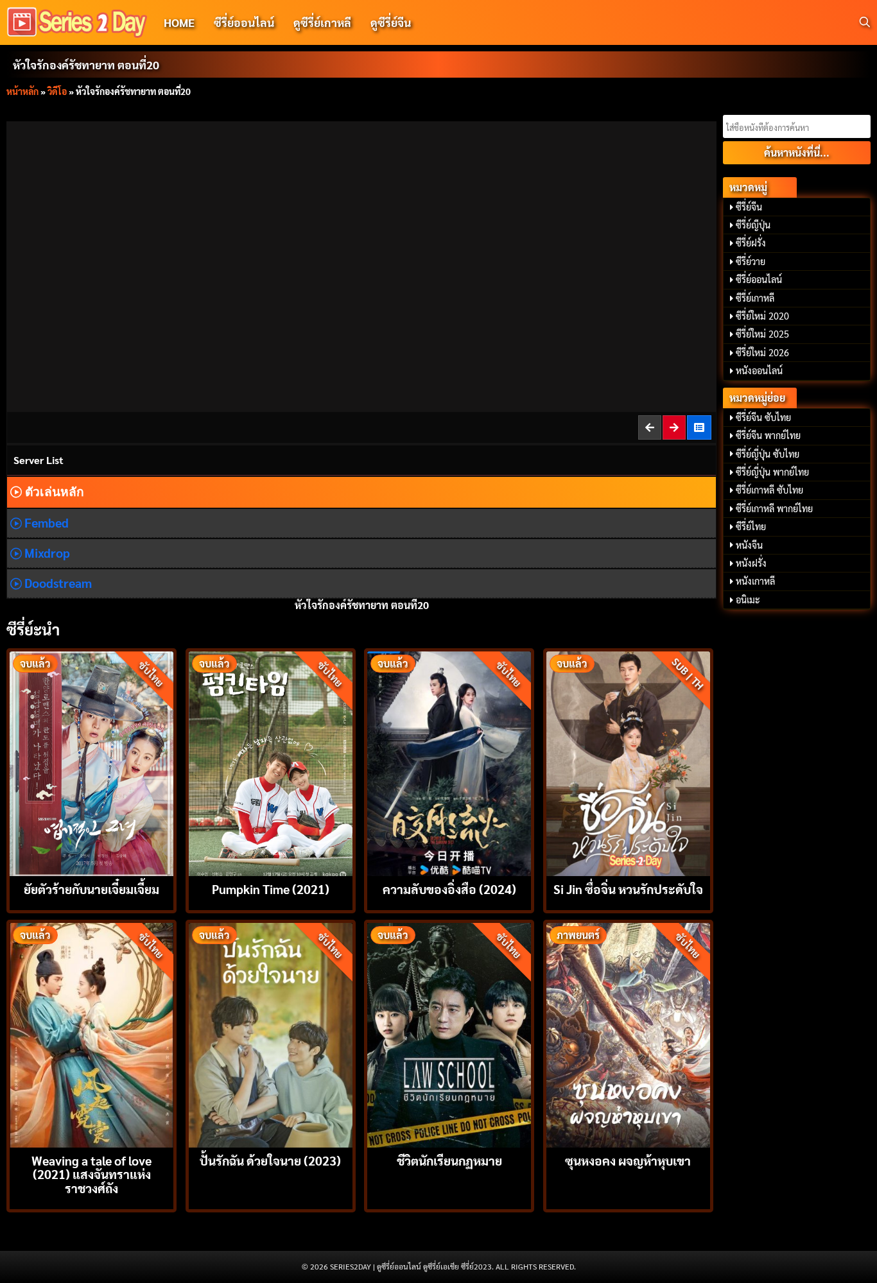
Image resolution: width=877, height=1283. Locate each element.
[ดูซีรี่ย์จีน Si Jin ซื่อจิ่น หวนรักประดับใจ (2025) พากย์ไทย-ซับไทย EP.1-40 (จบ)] (628, 762)
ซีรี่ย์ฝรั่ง (751, 242)
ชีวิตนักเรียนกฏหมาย (449, 1160)
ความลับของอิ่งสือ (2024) (449, 889)
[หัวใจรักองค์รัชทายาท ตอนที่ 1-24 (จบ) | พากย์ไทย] (700, 427)
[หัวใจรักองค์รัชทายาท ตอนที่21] (675, 427)
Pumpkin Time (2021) (270, 889)
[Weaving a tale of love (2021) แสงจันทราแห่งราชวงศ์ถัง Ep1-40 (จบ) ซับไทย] (91, 1033)
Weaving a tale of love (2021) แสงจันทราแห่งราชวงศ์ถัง (91, 1173)
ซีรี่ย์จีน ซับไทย (763, 417)
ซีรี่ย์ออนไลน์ (244, 22)
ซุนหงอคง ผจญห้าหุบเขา (628, 1160)
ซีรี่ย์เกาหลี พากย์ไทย (774, 508)
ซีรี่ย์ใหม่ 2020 (762, 316)
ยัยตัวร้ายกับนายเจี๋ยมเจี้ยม (91, 889)
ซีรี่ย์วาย (750, 261)
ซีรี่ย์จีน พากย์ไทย (768, 435)
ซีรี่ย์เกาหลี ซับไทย (769, 489)
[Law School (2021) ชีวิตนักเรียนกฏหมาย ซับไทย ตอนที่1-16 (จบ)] (449, 1033)
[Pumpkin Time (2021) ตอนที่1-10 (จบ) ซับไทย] (270, 762)
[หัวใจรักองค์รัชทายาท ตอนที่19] (650, 427)
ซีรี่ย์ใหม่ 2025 (762, 334)
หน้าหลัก (22, 91)
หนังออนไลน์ (759, 370)
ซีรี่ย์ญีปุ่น (753, 224)
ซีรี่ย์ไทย (751, 526)
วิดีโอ (57, 91)
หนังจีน (749, 545)
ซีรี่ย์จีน (749, 206)
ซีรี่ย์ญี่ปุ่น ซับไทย (767, 454)
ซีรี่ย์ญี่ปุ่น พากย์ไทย (772, 472)
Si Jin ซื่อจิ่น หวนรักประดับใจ (628, 889)
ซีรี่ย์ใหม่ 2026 (762, 352)
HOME (179, 22)
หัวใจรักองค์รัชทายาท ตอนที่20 (86, 64)
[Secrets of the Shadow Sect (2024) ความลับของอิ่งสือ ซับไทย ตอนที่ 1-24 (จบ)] (449, 762)
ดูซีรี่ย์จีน (390, 22)
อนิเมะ (748, 599)
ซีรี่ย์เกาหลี (755, 298)
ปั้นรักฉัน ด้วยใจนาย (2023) (270, 1160)
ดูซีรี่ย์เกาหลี (322, 22)
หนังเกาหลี (755, 581)
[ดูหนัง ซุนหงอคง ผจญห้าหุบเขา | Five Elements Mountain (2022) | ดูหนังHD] (628, 1033)
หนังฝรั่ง (751, 563)
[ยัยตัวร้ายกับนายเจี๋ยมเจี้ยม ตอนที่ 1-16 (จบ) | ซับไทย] (91, 762)
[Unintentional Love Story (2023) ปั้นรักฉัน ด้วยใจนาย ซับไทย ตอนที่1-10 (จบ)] (270, 1033)
